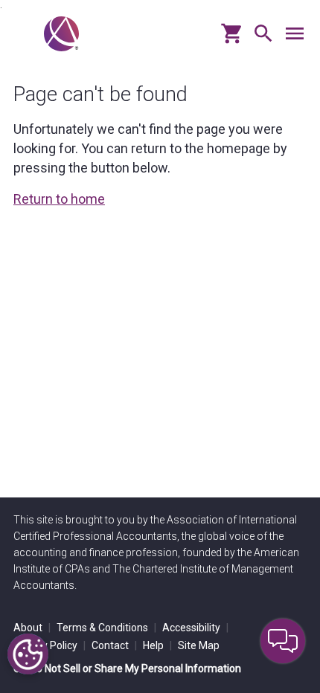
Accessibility (195, 628)
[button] (259, 39)
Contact (114, 645)
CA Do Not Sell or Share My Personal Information (127, 668)
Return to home (59, 199)
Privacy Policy (49, 645)
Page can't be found (100, 94)
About (32, 628)
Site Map (199, 645)
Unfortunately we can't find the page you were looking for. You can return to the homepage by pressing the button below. (150, 148)
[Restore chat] (282, 641)
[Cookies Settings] (27, 654)
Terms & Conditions (106, 628)
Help (157, 645)
